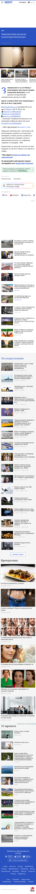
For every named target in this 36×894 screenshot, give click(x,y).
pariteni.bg (16, 290)
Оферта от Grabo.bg (19, 390)
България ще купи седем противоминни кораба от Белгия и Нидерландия (23, 376)
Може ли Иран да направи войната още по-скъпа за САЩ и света (23, 331)
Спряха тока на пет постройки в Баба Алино (23, 498)
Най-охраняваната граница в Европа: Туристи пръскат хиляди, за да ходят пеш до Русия (24, 343)
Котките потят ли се (21, 742)
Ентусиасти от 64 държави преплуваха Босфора (23, 767)
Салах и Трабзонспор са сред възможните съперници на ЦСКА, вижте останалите (24, 812)
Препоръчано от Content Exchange (25, 723)
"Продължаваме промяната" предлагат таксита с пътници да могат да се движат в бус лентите (24, 422)
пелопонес (17, 179)
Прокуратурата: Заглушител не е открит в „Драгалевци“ (24, 476)
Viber (6, 195)
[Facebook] (18, 884)
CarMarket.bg (24, 869)
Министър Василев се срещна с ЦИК (22, 410)
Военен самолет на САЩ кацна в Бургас (22, 487)
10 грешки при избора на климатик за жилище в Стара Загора (18, 717)
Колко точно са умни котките (21, 732)
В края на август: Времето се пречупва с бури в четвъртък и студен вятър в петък (24, 320)
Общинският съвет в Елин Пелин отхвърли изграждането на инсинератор (23, 366)
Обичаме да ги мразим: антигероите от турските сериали (15, 690)
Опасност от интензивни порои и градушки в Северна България (23, 837)
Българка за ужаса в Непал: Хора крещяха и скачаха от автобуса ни (24, 242)
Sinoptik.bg (15, 871)
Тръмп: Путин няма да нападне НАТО (22, 274)
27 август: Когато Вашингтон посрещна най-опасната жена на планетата (24, 308)
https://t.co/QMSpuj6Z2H (12, 112)
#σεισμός (14, 107)
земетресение (6, 179)
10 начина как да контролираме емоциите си (17, 664)
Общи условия (25, 879)
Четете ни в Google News (19, 860)
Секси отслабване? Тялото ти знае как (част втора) (16, 609)
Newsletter (15, 195)
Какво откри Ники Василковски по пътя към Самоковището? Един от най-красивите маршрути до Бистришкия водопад (23, 756)
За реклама (15, 879)
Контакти (30, 881)
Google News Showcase (24, 163)
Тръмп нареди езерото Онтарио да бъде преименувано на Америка (24, 253)
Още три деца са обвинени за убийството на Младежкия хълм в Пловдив (24, 455)
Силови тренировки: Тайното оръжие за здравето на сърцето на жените (22, 522)
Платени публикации (20, 881)
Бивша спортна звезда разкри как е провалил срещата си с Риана (22, 466)
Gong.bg (20, 866)
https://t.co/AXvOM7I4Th (12, 114)
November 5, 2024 (24, 127)
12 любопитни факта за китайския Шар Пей (22, 297)
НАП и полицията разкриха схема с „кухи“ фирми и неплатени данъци (24, 433)
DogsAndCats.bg (13, 869)
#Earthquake (5, 107)
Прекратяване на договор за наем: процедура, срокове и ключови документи (24, 286)
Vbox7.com (12, 866)
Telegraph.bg (21, 873)
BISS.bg (32, 869)
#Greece (9, 109)
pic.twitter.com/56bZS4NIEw (11, 123)
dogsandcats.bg (17, 299)
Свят (2, 30)
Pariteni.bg (31, 871)
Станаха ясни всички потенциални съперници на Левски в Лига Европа (24, 801)
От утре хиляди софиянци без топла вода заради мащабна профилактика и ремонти (23, 265)
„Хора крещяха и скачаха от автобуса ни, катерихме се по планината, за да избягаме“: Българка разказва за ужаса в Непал (24, 825)
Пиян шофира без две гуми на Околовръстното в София (24, 510)
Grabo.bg (23, 871)
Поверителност (7, 881)
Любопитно (17, 470)
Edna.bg (13, 873)
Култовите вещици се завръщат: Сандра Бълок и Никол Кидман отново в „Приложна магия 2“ (23, 780)
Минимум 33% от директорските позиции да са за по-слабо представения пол (24, 399)
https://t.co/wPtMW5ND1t (11, 116)
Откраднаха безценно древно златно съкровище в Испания (24, 533)
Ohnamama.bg (5, 871)
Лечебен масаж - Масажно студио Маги (23, 387)
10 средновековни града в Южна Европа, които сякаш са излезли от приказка (24, 790)
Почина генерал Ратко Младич (22, 543)
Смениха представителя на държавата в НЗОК (24, 443)
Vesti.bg (8, 2)
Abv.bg (5, 866)
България (16, 370)
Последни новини (12, 358)
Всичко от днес (18, 554)
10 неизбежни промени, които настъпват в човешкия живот (16, 638)
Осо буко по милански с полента (12, 583)
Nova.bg (4, 869)
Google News (27, 195)
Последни (22, 2)
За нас (8, 879)
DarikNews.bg (29, 866)
